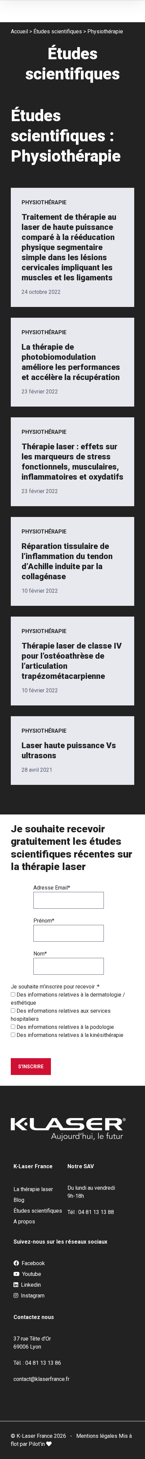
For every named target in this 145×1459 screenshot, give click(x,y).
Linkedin (30, 1285)
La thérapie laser (33, 1189)
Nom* (40, 953)
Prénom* (43, 920)
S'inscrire (31, 1066)
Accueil (19, 31)
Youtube (31, 1274)
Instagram (32, 1295)
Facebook (32, 1263)
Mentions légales (97, 1436)
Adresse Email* (51, 887)
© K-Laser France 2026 (38, 1436)
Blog (18, 1200)
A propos (24, 1221)
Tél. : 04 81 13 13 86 (37, 1363)
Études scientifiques (57, 31)
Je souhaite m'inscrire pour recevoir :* (55, 986)
